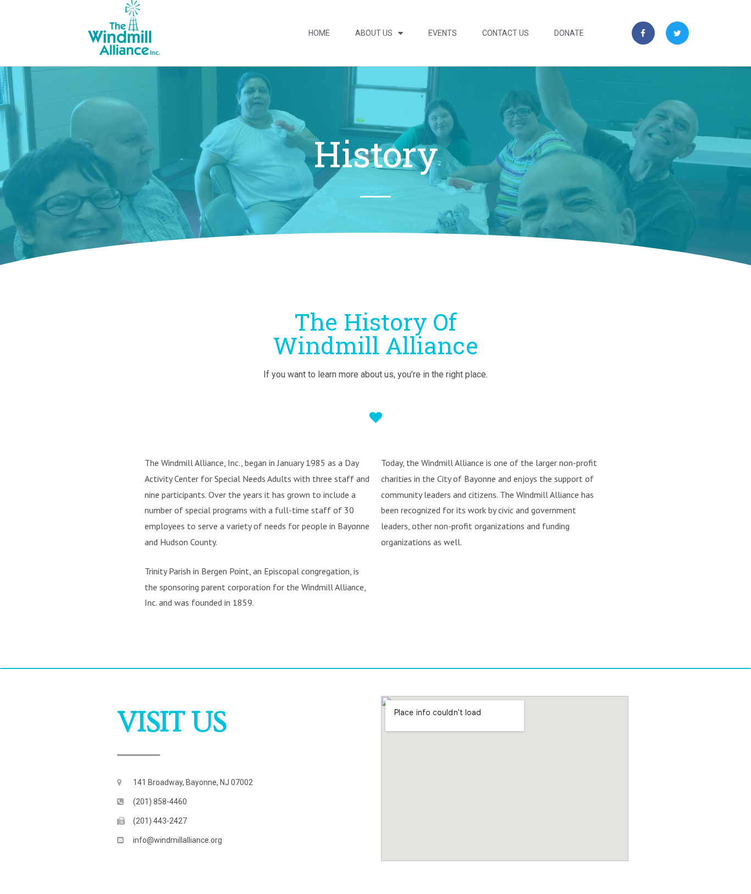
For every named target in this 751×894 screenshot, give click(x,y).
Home (319, 33)
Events (442, 33)
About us (374, 33)
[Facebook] (643, 33)
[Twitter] (677, 33)
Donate (569, 33)
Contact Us (505, 33)
